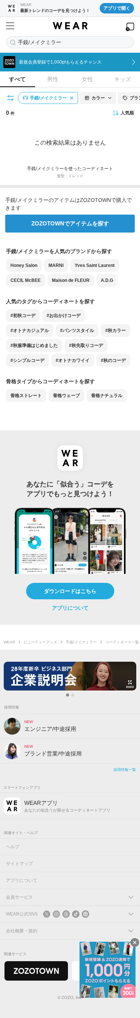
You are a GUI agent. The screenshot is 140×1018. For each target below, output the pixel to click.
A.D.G (107, 280)
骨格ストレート (26, 395)
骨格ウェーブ (66, 395)
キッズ (122, 79)
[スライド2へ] (72, 694)
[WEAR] (70, 26)
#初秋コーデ (22, 315)
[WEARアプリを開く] (129, 26)
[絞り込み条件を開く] (11, 97)
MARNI (56, 265)
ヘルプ (12, 846)
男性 (52, 79)
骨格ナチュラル (106, 395)
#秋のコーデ (113, 360)
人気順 (127, 113)
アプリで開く (116, 8)
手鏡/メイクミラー (81, 642)
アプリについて (70, 608)
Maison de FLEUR (71, 280)
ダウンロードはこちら (70, 591)
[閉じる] (135, 942)
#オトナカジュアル (29, 330)
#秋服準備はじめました (34, 345)
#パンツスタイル (77, 330)
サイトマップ (19, 863)
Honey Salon (23, 265)
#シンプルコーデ (27, 360)
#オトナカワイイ (73, 360)
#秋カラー (115, 330)
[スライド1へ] (67, 694)
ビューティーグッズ (40, 642)
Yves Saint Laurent (95, 265)
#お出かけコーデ (64, 315)
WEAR (9, 642)
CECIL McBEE (25, 280)
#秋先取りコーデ (86, 345)
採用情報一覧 (124, 770)
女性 (87, 79)
